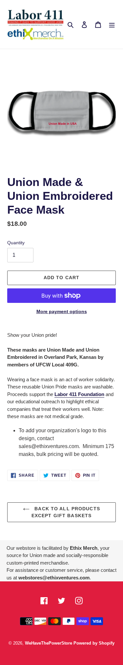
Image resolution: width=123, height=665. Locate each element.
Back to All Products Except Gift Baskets (65, 512)
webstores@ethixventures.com (54, 577)
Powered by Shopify (93, 643)
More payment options (61, 311)
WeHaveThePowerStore (48, 643)
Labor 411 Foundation (79, 394)
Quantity (16, 242)
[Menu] (112, 24)
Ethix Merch (83, 548)
